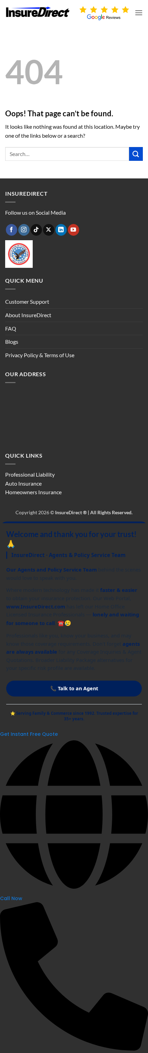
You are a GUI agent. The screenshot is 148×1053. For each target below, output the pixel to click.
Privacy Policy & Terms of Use (39, 355)
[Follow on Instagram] (24, 230)
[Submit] (136, 153)
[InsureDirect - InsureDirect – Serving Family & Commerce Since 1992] (38, 12)
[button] (139, 12)
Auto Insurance (23, 483)
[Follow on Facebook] (11, 230)
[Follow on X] (48, 230)
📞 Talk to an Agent (74, 688)
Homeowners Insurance (33, 492)
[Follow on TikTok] (36, 230)
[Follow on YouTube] (73, 230)
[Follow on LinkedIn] (61, 230)
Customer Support (27, 301)
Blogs (11, 341)
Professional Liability (30, 474)
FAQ (10, 328)
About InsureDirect (28, 315)
